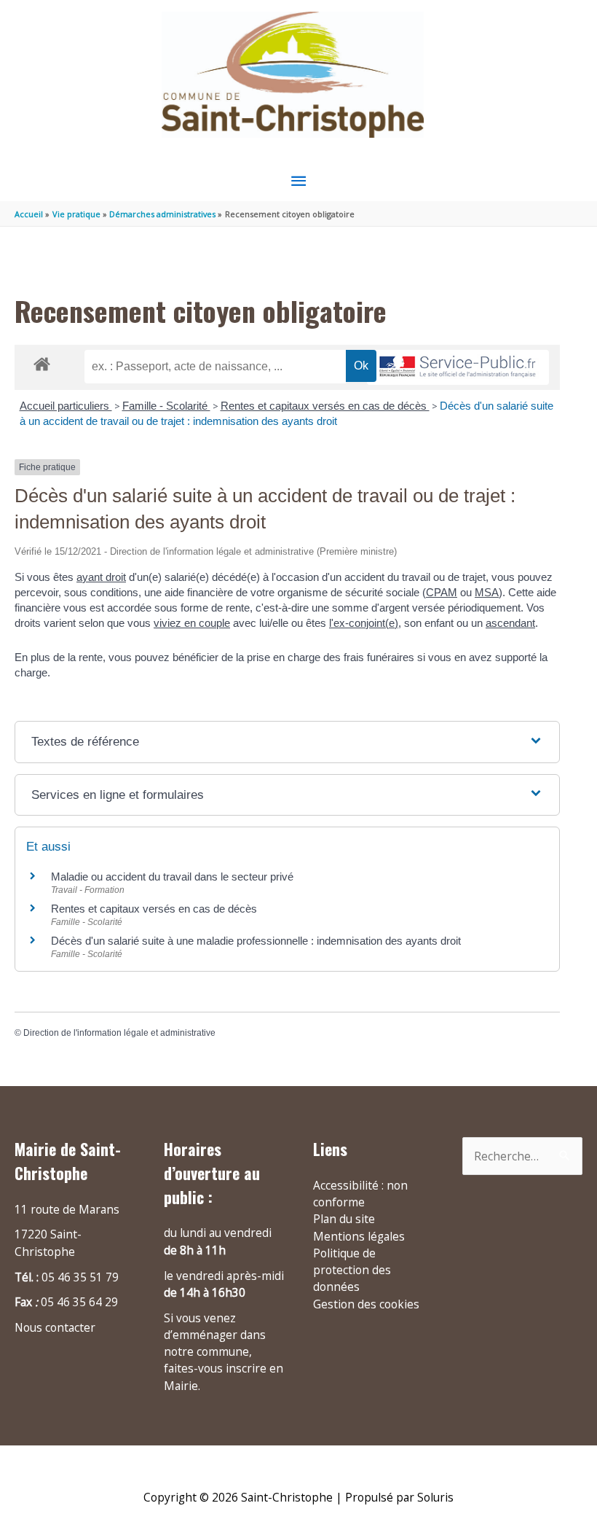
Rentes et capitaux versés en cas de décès (325, 405)
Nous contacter (55, 1327)
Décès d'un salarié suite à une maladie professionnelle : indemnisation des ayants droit (256, 940)
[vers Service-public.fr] (458, 368)
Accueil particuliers (66, 405)
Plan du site (344, 1219)
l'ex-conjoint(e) (363, 623)
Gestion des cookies (366, 1304)
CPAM (441, 592)
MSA (487, 592)
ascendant (510, 623)
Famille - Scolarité (166, 405)
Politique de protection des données (352, 1270)
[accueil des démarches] (41, 361)
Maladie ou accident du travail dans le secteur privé (172, 876)
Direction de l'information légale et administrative (119, 1033)
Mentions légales (359, 1236)
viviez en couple (192, 623)
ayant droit (101, 577)
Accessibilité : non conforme (360, 1193)
